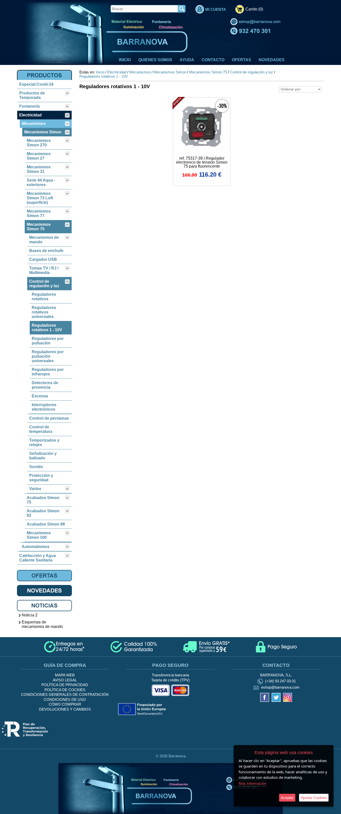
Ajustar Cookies (314, 798)
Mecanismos (34, 123)
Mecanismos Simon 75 (39, 226)
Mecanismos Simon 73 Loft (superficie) (40, 198)
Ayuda (187, 60)
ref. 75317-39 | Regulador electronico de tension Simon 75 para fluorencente (201, 162)
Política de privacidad (64, 685)
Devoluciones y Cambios (65, 709)
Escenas (40, 396)
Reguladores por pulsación (48, 340)
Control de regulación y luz (44, 283)
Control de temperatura (40, 429)
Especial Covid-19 (36, 84)
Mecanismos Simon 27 (39, 156)
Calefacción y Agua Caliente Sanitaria (37, 557)
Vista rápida (202, 126)
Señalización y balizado (43, 455)
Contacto (213, 60)
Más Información (252, 783)
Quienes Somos (155, 60)
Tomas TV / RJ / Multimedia (43, 270)
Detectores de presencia (45, 385)
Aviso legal (65, 680)
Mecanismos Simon (42, 132)
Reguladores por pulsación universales (48, 356)
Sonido (36, 467)
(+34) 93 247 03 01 (280, 681)
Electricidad (30, 115)
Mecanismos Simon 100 (39, 535)
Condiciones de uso (65, 699)
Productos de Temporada (32, 95)
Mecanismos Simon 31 (39, 169)
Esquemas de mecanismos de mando (42, 624)
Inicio (125, 60)
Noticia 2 (29, 615)
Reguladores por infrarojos (48, 371)
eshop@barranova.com (280, 687)
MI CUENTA (215, 9)
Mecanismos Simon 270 (39, 142)
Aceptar (287, 798)
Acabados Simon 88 (46, 524)
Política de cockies (64, 690)
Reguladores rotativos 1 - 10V (47, 327)
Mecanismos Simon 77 (39, 213)
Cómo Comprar (65, 704)
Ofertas (241, 60)
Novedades (272, 60)
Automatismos (35, 546)
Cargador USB (43, 259)
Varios (35, 489)
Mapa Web (65, 675)
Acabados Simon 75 (43, 500)
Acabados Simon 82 (43, 513)
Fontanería (29, 106)
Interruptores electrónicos (44, 407)
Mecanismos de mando (44, 239)
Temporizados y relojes (44, 442)
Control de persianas (49, 418)
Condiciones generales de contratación (65, 694)
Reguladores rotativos (44, 296)
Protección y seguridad (41, 477)
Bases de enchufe (46, 251)
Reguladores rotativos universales (44, 312)
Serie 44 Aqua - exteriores (41, 182)
